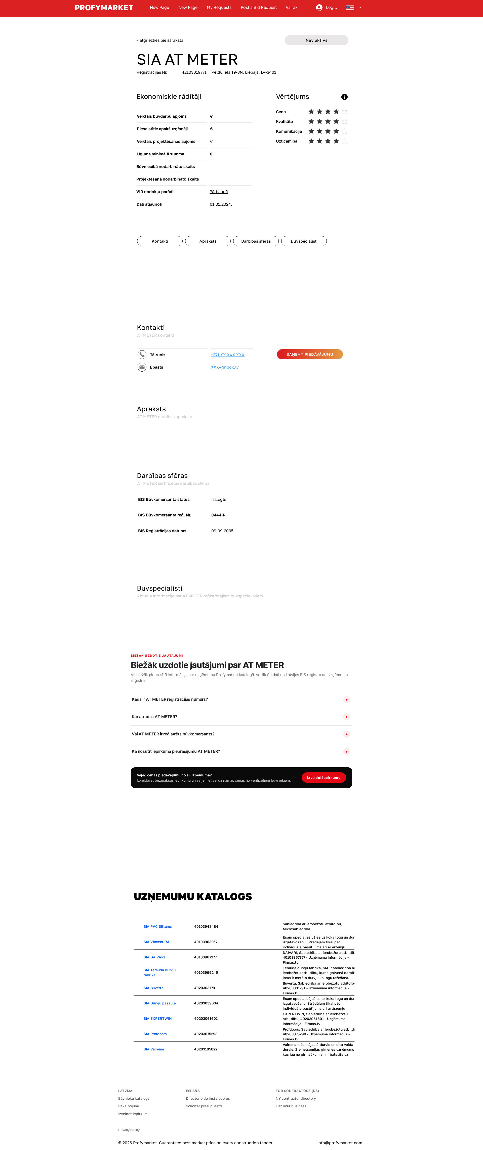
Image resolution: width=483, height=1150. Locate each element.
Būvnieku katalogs (133, 1098)
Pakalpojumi (128, 1106)
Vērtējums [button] (292, 96)
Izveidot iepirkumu (133, 1114)
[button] (208, 97)
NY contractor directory (296, 1098)
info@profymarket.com (339, 1142)
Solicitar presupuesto (204, 1106)
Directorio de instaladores (208, 1098)
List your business (291, 1106)
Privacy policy (129, 1130)
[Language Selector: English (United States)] (354, 7)
